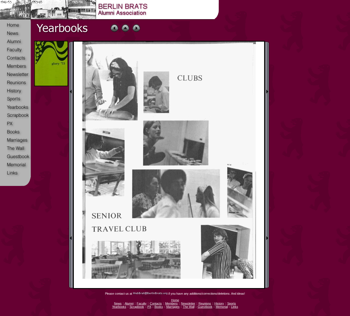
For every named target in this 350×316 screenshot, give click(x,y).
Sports (231, 303)
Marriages (173, 306)
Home (175, 300)
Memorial (222, 306)
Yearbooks (119, 306)
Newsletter (188, 303)
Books (158, 306)
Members (171, 303)
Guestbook (205, 306)
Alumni (129, 303)
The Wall (188, 306)
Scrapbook (137, 306)
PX (149, 306)
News (118, 303)
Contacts (156, 303)
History (219, 303)
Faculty (142, 303)
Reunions (205, 303)
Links (234, 306)
